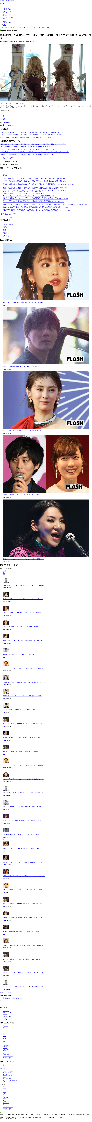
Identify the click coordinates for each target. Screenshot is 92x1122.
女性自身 (5, 1048)
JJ (3, 1033)
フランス (5, 171)
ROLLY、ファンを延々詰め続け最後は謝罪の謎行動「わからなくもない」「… (23, 820)
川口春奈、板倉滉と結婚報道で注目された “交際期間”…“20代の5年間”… (21, 931)
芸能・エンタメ (7, 9)
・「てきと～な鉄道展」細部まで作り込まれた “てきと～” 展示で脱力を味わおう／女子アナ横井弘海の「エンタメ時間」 (31, 134)
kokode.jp (5, 1053)
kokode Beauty (6, 1054)
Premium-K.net (6, 1045)
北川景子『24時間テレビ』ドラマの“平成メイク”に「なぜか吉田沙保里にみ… (23, 430)
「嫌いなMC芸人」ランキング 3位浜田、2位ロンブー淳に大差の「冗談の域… (23, 585)
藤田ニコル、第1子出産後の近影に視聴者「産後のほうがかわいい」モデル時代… (24, 302)
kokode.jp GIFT (6, 1058)
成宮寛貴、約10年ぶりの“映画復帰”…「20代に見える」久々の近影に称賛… (22, 366)
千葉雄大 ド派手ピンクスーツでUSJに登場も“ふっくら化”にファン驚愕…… (23, 599)
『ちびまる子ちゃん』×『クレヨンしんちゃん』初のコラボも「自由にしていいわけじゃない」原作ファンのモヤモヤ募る (34, 190)
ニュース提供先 (7, 1078)
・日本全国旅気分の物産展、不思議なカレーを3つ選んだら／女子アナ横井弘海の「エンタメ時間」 (25, 137)
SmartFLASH (6, 1049)
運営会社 (5, 1077)
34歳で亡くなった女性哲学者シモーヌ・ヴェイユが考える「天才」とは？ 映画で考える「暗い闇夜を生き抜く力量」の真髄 (34, 181)
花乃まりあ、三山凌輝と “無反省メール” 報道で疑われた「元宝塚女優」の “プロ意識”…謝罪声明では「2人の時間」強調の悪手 (35, 199)
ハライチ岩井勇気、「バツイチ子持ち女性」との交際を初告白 (19, 709)
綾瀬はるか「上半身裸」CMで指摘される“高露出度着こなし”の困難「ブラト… (23, 751)
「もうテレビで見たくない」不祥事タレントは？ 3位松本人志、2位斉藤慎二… (23, 668)
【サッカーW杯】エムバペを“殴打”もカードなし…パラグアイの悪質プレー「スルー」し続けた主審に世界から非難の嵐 (34, 178)
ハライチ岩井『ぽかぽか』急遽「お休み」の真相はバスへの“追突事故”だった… (23, 612)
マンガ (4, 173)
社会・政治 (6, 8)
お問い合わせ (6, 1081)
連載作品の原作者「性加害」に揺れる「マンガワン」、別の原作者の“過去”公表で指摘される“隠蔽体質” (30, 188)
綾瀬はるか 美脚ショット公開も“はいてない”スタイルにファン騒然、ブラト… (23, 723)
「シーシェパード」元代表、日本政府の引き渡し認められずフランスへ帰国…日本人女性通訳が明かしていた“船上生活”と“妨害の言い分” (38, 184)
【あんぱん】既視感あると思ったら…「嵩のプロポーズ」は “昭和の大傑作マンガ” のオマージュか (28, 193)
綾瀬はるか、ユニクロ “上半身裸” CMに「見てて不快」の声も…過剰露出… (22, 806)
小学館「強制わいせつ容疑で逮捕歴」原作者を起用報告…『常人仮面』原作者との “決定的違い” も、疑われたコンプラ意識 (35, 187)
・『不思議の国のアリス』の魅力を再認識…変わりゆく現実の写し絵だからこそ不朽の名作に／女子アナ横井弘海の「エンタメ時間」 (34, 152)
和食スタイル (6, 1046)
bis (3, 1043)
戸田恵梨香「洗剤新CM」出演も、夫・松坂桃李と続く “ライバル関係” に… (22, 494)
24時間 (4, 571)
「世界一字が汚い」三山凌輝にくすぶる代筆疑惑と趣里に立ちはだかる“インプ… (24, 876)
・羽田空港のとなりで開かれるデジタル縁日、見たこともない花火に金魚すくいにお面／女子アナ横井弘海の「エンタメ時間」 (33, 144)
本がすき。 (6, 1050)
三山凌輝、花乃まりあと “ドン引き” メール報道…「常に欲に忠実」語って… (22, 737)
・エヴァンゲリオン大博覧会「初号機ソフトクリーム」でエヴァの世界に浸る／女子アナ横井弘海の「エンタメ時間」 (30, 149)
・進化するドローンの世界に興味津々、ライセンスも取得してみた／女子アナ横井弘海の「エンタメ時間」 (27, 154)
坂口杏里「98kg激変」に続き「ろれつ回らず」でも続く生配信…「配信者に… (23, 945)
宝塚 (4, 174)
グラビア (5, 15)
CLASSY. (5, 1034)
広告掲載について (7, 1075)
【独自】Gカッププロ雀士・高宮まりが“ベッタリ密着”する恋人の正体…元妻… (23, 973)
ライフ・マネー (7, 14)
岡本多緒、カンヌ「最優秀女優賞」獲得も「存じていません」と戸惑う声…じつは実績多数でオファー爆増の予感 (32, 180)
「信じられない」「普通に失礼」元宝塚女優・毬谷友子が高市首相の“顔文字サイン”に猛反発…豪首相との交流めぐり (33, 202)
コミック (5, 18)
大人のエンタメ (11, 17)
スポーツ (5, 12)
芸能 (4, 11)
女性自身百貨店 (7, 1057)
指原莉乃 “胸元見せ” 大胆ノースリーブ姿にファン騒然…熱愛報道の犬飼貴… (22, 696)
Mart (4, 1039)
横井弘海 (5, 176)
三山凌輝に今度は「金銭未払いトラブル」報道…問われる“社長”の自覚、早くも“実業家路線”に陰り (28, 196)
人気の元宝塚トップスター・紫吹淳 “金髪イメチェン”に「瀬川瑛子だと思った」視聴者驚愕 (26, 200)
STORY (5, 1037)
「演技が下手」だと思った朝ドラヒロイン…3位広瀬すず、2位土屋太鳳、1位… (23, 626)
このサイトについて (8, 1071)
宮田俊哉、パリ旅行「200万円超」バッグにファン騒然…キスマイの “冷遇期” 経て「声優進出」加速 (28, 183)
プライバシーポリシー (8, 1074)
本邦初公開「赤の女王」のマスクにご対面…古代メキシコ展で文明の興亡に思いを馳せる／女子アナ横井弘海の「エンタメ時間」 (36, 207)
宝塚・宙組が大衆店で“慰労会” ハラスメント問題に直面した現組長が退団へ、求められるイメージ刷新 (30, 197)
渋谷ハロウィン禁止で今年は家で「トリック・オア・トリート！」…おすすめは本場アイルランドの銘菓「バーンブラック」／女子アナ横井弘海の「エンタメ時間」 (45, 204)
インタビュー (8, 11)
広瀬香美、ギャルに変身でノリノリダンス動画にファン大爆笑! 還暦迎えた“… (23, 559)
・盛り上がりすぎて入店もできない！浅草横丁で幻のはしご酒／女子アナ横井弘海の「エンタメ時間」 (26, 146)
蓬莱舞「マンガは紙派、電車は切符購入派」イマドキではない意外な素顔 (22, 191)
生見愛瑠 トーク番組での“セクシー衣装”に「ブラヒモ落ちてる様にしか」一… (23, 654)
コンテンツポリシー (8, 1072)
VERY (4, 1036)
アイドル (5, 17)
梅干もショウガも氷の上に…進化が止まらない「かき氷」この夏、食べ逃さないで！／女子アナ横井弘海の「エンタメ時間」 (35, 206)
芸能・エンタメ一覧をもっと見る (8, 161)
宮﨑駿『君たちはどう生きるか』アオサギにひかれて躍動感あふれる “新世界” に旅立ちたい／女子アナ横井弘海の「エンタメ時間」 (37, 210)
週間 (4, 572)
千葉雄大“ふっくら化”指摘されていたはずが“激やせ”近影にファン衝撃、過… (23, 640)
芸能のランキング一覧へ (6, 992)
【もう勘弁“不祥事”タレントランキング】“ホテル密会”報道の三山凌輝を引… (23, 834)
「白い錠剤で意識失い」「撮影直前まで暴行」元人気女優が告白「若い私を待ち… (24, 682)
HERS (4, 1038)
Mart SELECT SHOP (8, 1056)
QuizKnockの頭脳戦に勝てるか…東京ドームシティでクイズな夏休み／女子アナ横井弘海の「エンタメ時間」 (31, 209)
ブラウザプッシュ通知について (11, 1080)
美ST (4, 1041)
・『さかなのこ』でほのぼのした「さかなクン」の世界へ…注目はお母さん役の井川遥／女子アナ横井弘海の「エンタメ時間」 (33, 132)
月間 (4, 574)
